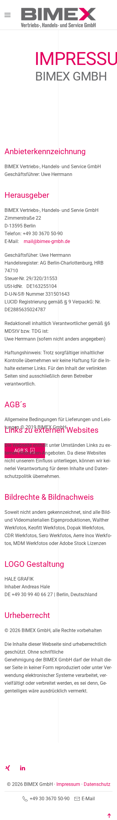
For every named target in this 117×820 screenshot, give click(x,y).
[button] (7, 15)
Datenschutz (97, 784)
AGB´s (21, 450)
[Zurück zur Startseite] (58, 15)
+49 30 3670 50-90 (50, 798)
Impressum (68, 784)
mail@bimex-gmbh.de (47, 256)
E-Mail (88, 798)
